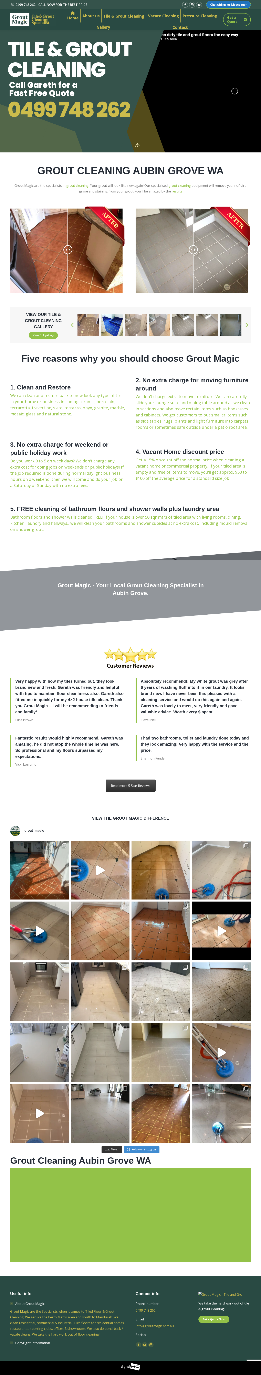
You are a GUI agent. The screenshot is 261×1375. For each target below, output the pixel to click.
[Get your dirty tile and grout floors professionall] (221, 1113)
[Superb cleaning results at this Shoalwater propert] (39, 1052)
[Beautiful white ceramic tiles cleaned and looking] (100, 1113)
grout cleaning (77, 185)
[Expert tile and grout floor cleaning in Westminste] (39, 991)
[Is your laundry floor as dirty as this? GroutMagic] (221, 1052)
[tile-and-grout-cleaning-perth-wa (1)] (88, 325)
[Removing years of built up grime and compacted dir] (221, 931)
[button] (73, 325)
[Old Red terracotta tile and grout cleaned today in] (39, 870)
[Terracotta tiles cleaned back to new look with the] (161, 931)
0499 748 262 (69, 110)
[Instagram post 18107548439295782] (221, 870)
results (177, 191)
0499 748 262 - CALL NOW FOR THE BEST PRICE (51, 4)
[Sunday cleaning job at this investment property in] (161, 1052)
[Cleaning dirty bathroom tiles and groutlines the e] (39, 1113)
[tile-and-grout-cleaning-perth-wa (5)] (183, 325)
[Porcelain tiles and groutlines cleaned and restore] (100, 991)
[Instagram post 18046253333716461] (161, 870)
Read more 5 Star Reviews (130, 785)
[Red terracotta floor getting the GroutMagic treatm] (161, 1113)
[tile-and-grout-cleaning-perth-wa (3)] (135, 325)
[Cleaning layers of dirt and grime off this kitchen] (39, 931)
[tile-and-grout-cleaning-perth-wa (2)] (112, 325)
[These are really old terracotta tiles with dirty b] (100, 931)
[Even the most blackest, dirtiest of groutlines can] (100, 1052)
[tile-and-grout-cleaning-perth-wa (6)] (207, 325)
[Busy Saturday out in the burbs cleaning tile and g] (161, 991)
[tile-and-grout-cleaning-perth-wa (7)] (230, 325)
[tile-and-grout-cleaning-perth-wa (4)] (159, 325)
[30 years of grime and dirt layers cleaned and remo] (221, 991)
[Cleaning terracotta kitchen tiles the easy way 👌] (100, 870)
